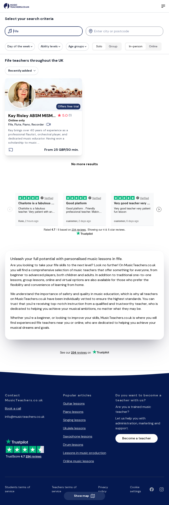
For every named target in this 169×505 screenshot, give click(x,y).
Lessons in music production (84, 453)
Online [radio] (153, 46)
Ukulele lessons (74, 428)
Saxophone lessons (77, 436)
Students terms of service (17, 489)
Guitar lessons (74, 403)
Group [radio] (113, 46)
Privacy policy (103, 489)
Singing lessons (74, 420)
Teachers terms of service (64, 489)
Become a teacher (136, 438)
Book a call (13, 408)
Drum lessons (73, 444)
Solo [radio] (99, 46)
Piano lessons (73, 412)
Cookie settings (135, 489)
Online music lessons (78, 461)
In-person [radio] (135, 46)
